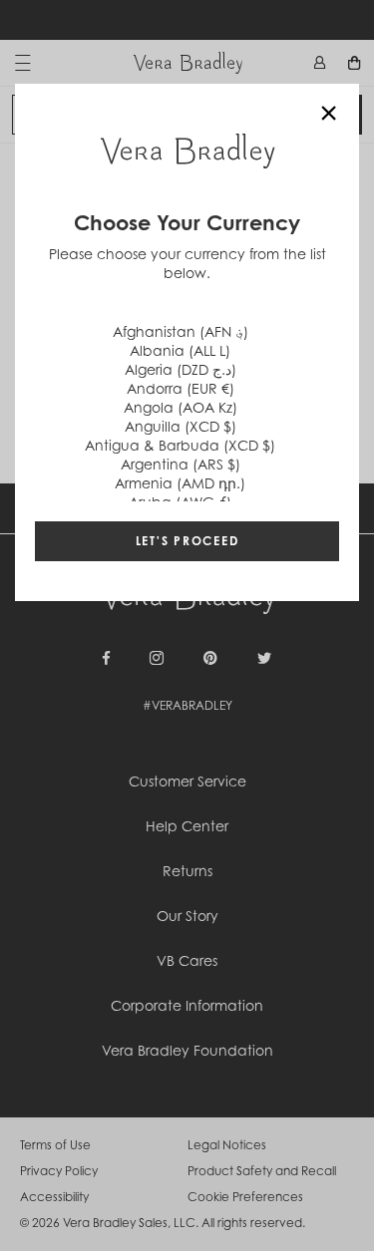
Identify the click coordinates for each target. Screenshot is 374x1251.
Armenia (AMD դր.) (180, 482)
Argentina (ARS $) (180, 464)
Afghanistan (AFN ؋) (180, 331)
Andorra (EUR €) (180, 388)
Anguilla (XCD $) (180, 426)
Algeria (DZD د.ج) (180, 369)
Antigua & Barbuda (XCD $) (180, 445)
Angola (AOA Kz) (180, 407)
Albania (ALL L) (180, 350)
